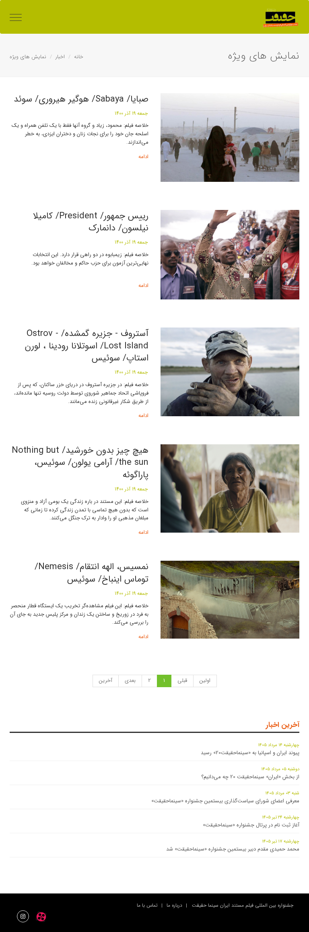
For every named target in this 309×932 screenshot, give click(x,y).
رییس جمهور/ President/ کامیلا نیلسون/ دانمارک (90, 222)
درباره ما (174, 905)
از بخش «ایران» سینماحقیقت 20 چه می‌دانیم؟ (250, 777)
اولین (205, 680)
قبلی (182, 680)
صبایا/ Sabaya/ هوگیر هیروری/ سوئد (81, 99)
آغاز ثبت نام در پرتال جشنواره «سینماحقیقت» (251, 825)
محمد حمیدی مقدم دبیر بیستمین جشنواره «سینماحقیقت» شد (232, 849)
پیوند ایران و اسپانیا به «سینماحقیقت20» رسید (250, 753)
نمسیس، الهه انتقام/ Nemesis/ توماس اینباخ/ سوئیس (91, 573)
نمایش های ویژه (28, 57)
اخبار (60, 57)
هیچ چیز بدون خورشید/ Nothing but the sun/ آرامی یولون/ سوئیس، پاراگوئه (80, 463)
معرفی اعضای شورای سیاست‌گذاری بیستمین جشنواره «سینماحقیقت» (225, 801)
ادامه (143, 157)
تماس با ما (147, 905)
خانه (78, 57)
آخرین (105, 680)
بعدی (130, 680)
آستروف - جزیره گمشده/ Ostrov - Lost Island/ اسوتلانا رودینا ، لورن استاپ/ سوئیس (86, 346)
